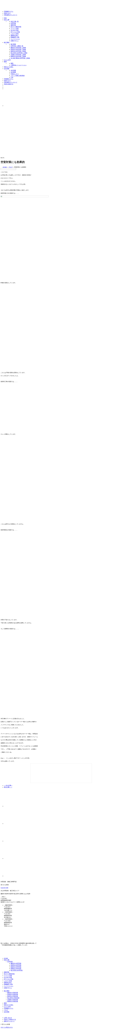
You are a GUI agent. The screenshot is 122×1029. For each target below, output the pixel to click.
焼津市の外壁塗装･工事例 (18, 49)
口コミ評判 (7, 60)
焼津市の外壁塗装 (16, 965)
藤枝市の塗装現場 (12, 992)
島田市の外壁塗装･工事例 (18, 51)
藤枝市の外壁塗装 (16, 963)
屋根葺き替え (15, 35)
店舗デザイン (15, 40)
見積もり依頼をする (10, 1019)
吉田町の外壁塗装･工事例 (18, 54)
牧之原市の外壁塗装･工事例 (19, 53)
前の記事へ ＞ (8, 787)
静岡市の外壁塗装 (16, 968)
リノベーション (15, 39)
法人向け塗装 (15, 30)
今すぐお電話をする (7, 1027)
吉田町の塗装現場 (12, 999)
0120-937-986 (4, 887)
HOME (6, 958)
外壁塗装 (13, 23)
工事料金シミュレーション (19, 65)
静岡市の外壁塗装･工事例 (18, 56)
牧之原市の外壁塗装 (17, 970)
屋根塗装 (13, 25)
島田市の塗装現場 (12, 996)
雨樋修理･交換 (15, 37)
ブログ (6, 1010)
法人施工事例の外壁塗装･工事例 (20, 58)
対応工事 (6, 19)
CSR (12, 77)
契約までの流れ (8, 67)
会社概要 (13, 72)
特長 (5, 18)
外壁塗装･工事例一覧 (17, 46)
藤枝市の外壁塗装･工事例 (18, 47)
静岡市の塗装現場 (12, 1001)
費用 (5, 61)
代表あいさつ (15, 74)
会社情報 (6, 68)
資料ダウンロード (9, 1021)
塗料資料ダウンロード (10, 15)
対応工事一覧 (15, 21)
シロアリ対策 (15, 33)
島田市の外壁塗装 (16, 967)
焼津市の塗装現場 (12, 994)
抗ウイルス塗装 (15, 32)
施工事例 (6, 42)
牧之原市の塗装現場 (13, 998)
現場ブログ (7, 13)
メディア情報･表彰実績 (18, 75)
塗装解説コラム (8, 11)
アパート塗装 (15, 28)
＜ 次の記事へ (8, 785)
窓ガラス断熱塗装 (16, 26)
